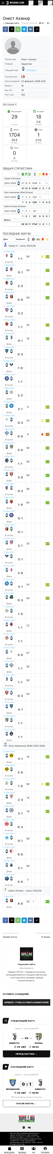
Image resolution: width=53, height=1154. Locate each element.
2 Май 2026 (9, 293)
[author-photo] (26, 960)
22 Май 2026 (9, 252)
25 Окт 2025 (9, 634)
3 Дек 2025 (9, 896)
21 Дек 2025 (9, 525)
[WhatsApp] (18, 29)
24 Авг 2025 (9, 730)
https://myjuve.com (26, 968)
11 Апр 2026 (9, 334)
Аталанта (31, 70)
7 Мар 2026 (9, 388)
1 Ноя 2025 (9, 607)
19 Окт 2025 (9, 648)
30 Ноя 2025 (9, 566)
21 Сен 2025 (9, 689)
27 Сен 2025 (9, 675)
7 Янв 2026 (9, 484)
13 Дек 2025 (9, 539)
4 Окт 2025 (9, 661)
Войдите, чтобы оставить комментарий (26, 1002)
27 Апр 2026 (9, 306)
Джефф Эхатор (10, 937)
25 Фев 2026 (9, 752)
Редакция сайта (12, 23)
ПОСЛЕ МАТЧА (25, 1103)
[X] (11, 29)
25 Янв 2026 (9, 443)
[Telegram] (24, 29)
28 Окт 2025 (9, 620)
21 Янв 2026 (9, 793)
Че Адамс (45, 937)
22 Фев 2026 (9, 402)
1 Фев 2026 (9, 429)
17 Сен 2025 (9, 875)
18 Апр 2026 (9, 320)
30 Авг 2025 (9, 716)
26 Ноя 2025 (9, 820)
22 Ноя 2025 (9, 580)
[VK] (30, 29)
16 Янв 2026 (9, 457)
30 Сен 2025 (9, 861)
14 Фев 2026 (9, 416)
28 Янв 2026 (9, 779)
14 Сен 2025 (9, 702)
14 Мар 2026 (9, 375)
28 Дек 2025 (9, 511)
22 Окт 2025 (9, 847)
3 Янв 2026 (9, 498)
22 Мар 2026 (9, 361)
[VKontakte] (29, 1127)
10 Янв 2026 (9, 470)
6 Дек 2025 (9, 552)
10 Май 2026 (9, 279)
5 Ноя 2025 (9, 834)
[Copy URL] (36, 29)
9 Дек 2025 (9, 806)
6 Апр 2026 (9, 347)
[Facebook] (5, 29)
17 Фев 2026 (9, 765)
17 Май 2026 (9, 265)
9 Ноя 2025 (9, 593)
